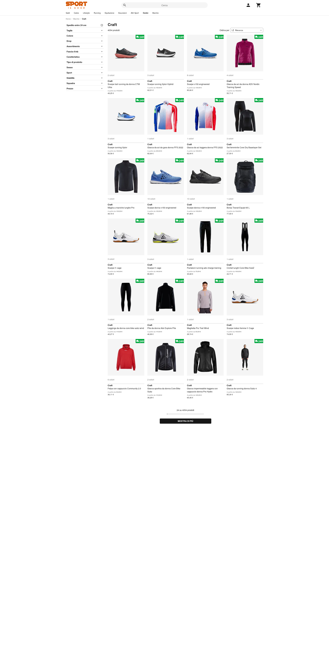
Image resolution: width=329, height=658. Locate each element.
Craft (110, 81)
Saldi (68, 13)
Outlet (145, 13)
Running (97, 13)
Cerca (164, 5)
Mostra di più (185, 421)
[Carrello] (258, 5)
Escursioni (122, 13)
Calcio (76, 13)
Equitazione (109, 13)
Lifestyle (86, 13)
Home (68, 19)
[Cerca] (124, 5)
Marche (155, 13)
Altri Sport (135, 13)
